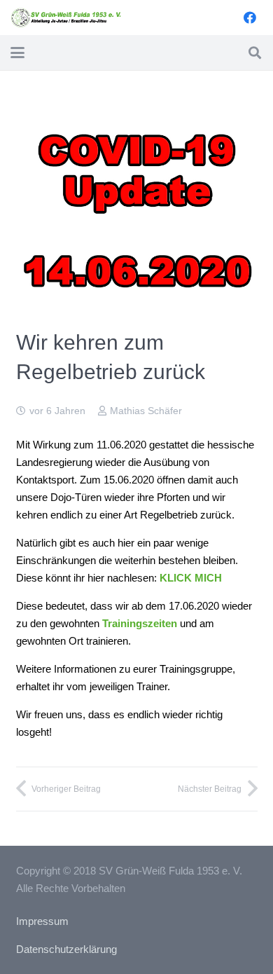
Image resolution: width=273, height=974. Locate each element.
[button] (17, 53)
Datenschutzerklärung (66, 949)
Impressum (42, 921)
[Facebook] (249, 17)
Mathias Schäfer (146, 411)
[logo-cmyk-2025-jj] (66, 17)
